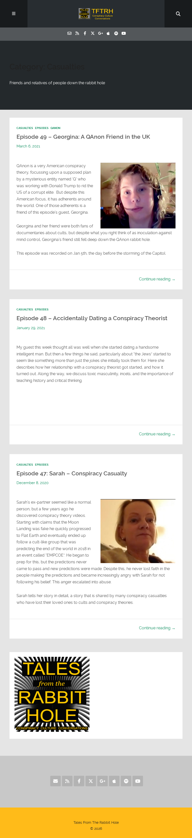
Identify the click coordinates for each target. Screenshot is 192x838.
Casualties (24, 128)
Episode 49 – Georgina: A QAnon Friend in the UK (83, 136)
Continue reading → (157, 279)
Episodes (41, 128)
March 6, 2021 (28, 146)
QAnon (55, 128)
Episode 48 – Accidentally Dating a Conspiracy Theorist (91, 318)
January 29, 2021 (30, 328)
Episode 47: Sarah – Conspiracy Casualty (71, 473)
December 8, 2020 (32, 483)
